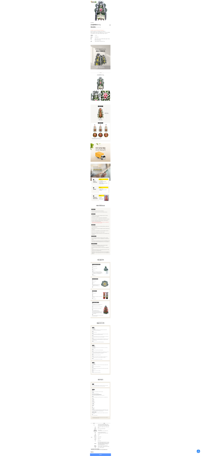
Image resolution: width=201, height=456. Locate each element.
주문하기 (100, 454)
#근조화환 (92, 22)
